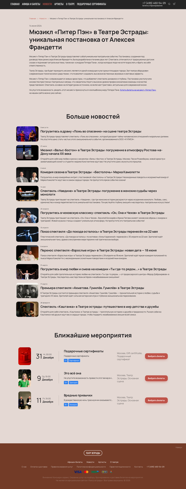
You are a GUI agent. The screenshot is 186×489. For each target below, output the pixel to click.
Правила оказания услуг (62, 466)
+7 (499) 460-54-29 (154, 3)
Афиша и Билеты (31, 3)
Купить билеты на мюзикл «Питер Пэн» (138, 90)
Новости (47, 3)
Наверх (179, 447)
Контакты (138, 466)
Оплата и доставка (38, 466)
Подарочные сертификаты (91, 3)
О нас (24, 466)
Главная (15, 3)
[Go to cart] (174, 4)
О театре (70, 3)
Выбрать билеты (156, 356)
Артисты (59, 3)
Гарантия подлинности (120, 466)
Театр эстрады (93, 453)
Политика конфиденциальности (91, 466)
